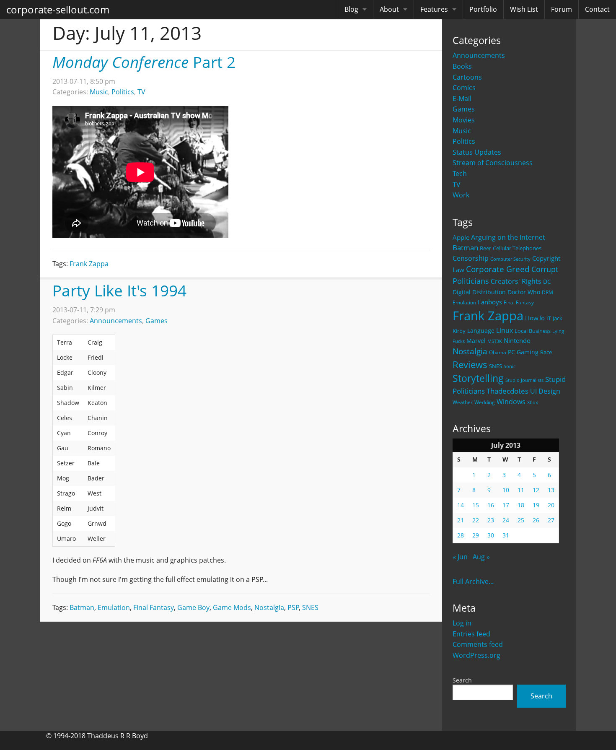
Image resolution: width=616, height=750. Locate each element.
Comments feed (478, 644)
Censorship (471, 258)
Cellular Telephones (517, 248)
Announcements (479, 55)
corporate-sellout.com (57, 9)
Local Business (533, 331)
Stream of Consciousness (493, 162)
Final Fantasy (519, 302)
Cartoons (467, 77)
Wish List (524, 9)
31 (505, 535)
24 (505, 520)
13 (551, 490)
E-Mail (462, 98)
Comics (464, 87)
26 (536, 520)
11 (521, 490)
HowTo (535, 318)
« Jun (460, 556)
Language (480, 331)
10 (505, 490)
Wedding (484, 402)
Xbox (532, 402)
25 (521, 520)
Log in (462, 623)
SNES (495, 366)
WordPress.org (476, 655)
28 (460, 535)
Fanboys (490, 302)
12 (536, 490)
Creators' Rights (516, 281)
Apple (461, 237)
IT (548, 318)
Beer (485, 248)
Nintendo (517, 340)
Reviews (470, 364)
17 (505, 505)
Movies (464, 120)
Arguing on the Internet (508, 237)
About (389, 9)
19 (536, 505)
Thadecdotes (507, 391)
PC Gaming (523, 352)
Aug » (481, 556)
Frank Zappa (488, 315)
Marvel (476, 341)
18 (521, 505)
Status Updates (477, 152)
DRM (547, 292)
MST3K (494, 341)
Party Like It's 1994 (119, 290)
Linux (504, 330)
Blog (351, 9)
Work (461, 195)
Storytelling (478, 378)
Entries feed (471, 633)
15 (475, 505)
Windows (511, 401)
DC (547, 281)
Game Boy (193, 607)
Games (464, 109)
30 (490, 535)
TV (457, 184)
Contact (597, 9)
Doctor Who (523, 292)
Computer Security (510, 259)
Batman (465, 247)
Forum (561, 9)
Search (462, 680)
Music (462, 130)
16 (490, 505)
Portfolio (483, 9)
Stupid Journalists (524, 380)
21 (460, 520)
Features (434, 9)
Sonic (509, 366)
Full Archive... (473, 581)
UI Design (545, 391)
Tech (460, 173)
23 (490, 520)
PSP (293, 607)
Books (462, 66)
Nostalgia (470, 351)
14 (460, 505)
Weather (463, 402)
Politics (464, 141)
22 (475, 520)
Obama (497, 352)
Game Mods (232, 607)
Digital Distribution (479, 292)
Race (546, 352)
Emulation (464, 302)
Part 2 (144, 62)
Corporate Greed (498, 269)
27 (551, 520)
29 (475, 535)
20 (551, 505)
